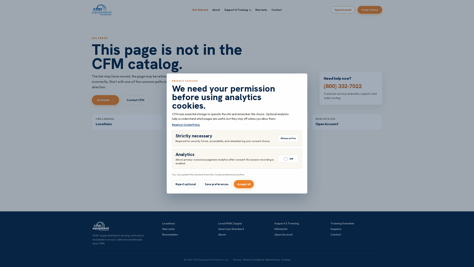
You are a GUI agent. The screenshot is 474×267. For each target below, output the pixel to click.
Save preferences (216, 184)
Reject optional (186, 184)
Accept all (244, 184)
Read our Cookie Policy (186, 124)
